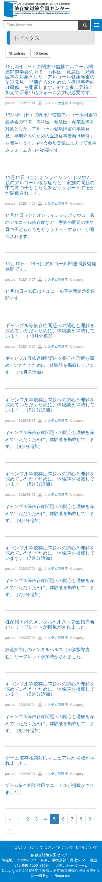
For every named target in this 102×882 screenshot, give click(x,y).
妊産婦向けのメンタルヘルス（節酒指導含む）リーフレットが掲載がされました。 (50, 624)
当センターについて (28, 847)
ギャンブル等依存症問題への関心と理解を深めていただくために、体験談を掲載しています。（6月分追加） (50, 688)
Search (84, 25)
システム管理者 (55, 102)
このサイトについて (59, 847)
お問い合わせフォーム (72, 865)
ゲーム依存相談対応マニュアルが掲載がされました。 (50, 760)
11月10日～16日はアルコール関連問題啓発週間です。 (50, 266)
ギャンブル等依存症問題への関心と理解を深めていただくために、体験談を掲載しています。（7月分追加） (50, 552)
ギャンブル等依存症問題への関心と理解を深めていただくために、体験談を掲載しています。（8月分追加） (50, 478)
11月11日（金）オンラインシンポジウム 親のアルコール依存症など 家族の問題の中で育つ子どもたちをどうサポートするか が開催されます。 (52, 185)
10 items (41, 53)
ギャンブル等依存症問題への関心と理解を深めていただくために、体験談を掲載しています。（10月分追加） (50, 330)
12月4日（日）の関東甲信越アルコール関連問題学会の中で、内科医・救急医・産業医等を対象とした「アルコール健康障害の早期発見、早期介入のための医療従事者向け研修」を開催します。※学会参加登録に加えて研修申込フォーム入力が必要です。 (50, 79)
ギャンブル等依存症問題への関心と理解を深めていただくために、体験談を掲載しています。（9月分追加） (50, 404)
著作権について (86, 847)
